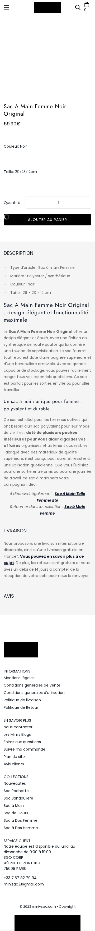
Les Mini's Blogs (17, 734)
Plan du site (14, 756)
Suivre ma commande (24, 749)
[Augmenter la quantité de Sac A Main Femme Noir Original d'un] (85, 203)
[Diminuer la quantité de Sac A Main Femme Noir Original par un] (32, 203)
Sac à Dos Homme (21, 827)
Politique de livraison (22, 700)
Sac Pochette (16, 790)
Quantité (12, 202)
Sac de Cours (16, 813)
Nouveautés (15, 783)
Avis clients (14, 764)
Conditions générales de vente (32, 685)
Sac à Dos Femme (20, 820)
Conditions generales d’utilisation (34, 692)
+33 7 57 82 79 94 (20, 877)
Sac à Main (14, 805)
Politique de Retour (21, 707)
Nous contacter (18, 727)
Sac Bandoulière (18, 798)
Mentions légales (19, 677)
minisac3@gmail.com (24, 884)
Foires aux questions (22, 741)
